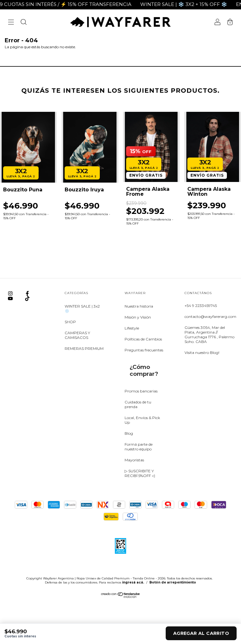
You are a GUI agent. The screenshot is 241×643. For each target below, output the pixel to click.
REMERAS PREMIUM (84, 348)
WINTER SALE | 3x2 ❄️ (82, 308)
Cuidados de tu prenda (138, 404)
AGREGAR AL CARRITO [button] (201, 633)
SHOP (70, 321)
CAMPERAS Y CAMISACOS (77, 335)
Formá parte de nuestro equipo (139, 446)
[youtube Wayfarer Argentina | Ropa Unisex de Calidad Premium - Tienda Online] (11, 298)
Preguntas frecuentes (144, 350)
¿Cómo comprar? (144, 370)
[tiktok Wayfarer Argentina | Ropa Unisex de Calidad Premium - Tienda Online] (27, 298)
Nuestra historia (139, 306)
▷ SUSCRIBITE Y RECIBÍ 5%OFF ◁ (140, 473)
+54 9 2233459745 (201, 305)
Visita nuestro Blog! (202, 352)
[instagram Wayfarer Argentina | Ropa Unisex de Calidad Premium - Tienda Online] (11, 293)
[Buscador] (23, 22)
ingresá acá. (133, 582)
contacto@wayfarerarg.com (210, 316)
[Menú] (11, 22)
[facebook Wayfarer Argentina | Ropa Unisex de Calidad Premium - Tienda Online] (27, 293)
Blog (129, 433)
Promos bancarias (141, 391)
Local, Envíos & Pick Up (142, 420)
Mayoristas (134, 460)
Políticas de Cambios (143, 339)
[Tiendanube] (120, 596)
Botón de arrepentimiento (172, 582)
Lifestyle (132, 328)
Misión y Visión (138, 317)
